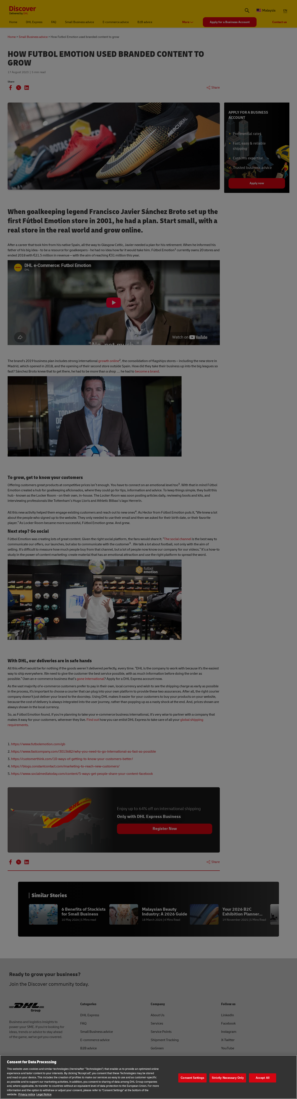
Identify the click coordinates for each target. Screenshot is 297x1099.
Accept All (263, 1077)
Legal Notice (44, 1094)
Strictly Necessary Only (228, 1077)
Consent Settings (192, 1077)
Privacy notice (26, 1094)
